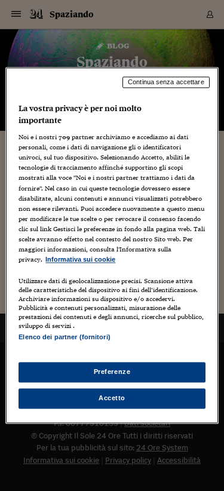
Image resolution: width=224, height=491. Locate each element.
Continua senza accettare (166, 81)
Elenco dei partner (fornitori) (64, 336)
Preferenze (112, 372)
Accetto (112, 398)
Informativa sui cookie (80, 259)
